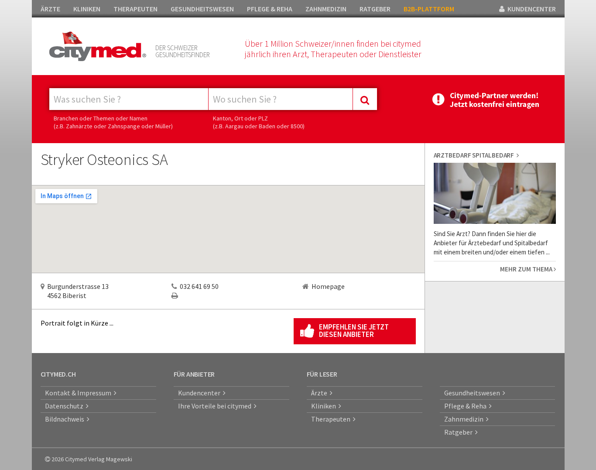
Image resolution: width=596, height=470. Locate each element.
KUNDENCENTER (530, 8)
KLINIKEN (86, 8)
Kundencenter (200, 392)
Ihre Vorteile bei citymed (216, 405)
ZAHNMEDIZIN (325, 8)
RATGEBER (375, 8)
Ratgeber (459, 432)
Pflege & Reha (466, 405)
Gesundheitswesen (473, 392)
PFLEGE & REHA (269, 8)
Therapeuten (332, 419)
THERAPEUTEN (135, 8)
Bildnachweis (66, 419)
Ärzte (320, 392)
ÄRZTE (50, 8)
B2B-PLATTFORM (429, 8)
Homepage (328, 286)
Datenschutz (65, 405)
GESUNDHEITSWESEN (202, 8)
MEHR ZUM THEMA (527, 269)
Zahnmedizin (465, 419)
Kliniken (325, 405)
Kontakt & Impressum (79, 392)
